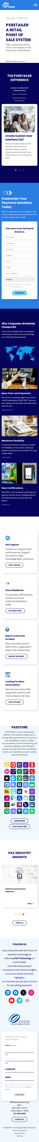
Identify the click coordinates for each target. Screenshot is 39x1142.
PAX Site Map (15, 702)
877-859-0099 (19, 1113)
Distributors (15, 610)
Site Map (19, 1136)
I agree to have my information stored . (19, 285)
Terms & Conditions (19, 1130)
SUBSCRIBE (19, 1095)
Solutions (10, 18)
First (6, 1055)
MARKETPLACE (7, 410)
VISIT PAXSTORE (19, 826)
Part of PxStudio (19, 94)
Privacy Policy (18, 286)
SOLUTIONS (6, 457)
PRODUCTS (6, 505)
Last (6, 1063)
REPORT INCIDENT (16, 656)
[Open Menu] (35, 5)
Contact (19, 293)
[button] (16, 170)
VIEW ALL (19, 923)
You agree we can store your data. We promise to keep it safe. (19, 1087)
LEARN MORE (19, 821)
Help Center (14, 565)
